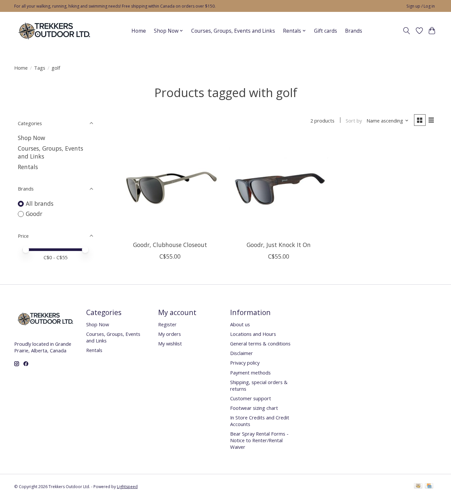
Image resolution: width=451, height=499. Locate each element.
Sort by (354, 120)
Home (138, 30)
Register (167, 324)
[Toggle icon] (406, 31)
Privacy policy (245, 362)
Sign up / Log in (420, 6)
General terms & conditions (260, 343)
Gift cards (325, 30)
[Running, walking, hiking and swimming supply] (54, 30)
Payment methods (250, 372)
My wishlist (170, 343)
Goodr (34, 214)
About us (240, 324)
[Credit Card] (429, 486)
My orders (169, 334)
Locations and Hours (253, 334)
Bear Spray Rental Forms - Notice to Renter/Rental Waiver (259, 440)
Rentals (28, 167)
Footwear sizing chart (254, 408)
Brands (353, 30)
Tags (39, 67)
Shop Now (31, 138)
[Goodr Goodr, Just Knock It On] (278, 186)
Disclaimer (241, 353)
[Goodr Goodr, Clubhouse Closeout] (170, 186)
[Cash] (418, 486)
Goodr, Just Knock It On (279, 245)
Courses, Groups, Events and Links (233, 30)
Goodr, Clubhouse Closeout (170, 245)
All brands (39, 203)
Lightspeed (127, 486)
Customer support (250, 398)
